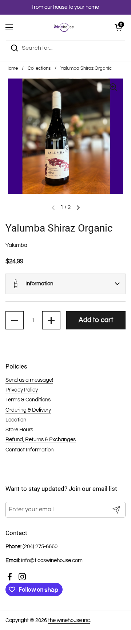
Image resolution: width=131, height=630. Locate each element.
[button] (65, 284)
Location (15, 420)
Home (11, 68)
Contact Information (29, 450)
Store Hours (19, 429)
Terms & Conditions (28, 399)
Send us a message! (29, 380)
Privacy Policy (21, 390)
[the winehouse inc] (64, 27)
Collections (39, 68)
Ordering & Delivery (28, 410)
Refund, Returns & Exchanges (40, 439)
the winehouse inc (69, 620)
